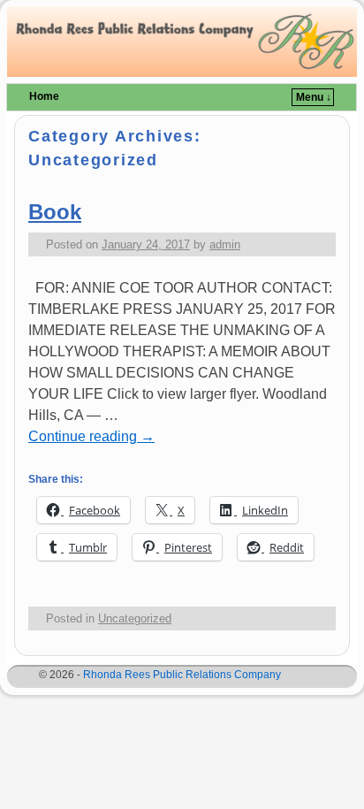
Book (54, 212)
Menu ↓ (313, 97)
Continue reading (91, 436)
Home (44, 96)
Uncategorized (134, 618)
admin (224, 244)
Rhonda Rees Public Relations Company (182, 674)
